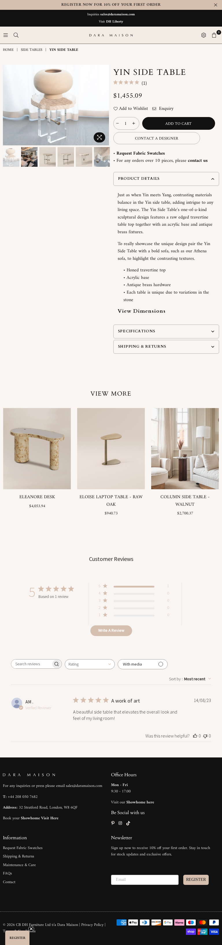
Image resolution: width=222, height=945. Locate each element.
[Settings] (203, 35)
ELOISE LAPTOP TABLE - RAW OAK (111, 501)
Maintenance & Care (19, 865)
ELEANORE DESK (37, 497)
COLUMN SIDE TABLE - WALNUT (185, 501)
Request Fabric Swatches (140, 153)
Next (104, 105)
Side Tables (31, 50)
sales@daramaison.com (117, 15)
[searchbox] (31, 663)
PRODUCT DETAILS (139, 178)
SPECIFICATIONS (136, 331)
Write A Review (111, 630)
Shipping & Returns (18, 856)
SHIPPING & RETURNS (142, 346)
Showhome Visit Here (39, 818)
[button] (17, 938)
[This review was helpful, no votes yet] (195, 736)
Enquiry (165, 109)
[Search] (16, 35)
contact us (198, 161)
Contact (9, 882)
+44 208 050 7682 (23, 797)
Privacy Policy (93, 925)
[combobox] (90, 664)
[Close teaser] (31, 929)
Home (8, 50)
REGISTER (196, 879)
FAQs (7, 873)
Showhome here (140, 802)
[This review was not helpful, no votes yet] (205, 736)
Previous (8, 105)
